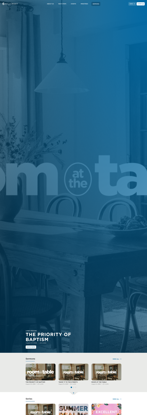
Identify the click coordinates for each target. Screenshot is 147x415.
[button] (71, 387)
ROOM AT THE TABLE (98, 382)
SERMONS (96, 4)
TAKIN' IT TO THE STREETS (68, 382)
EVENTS (73, 4)
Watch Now (31, 347)
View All (116, 359)
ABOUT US (50, 4)
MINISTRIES (84, 4)
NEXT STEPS (62, 4)
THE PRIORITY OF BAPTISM (35, 382)
